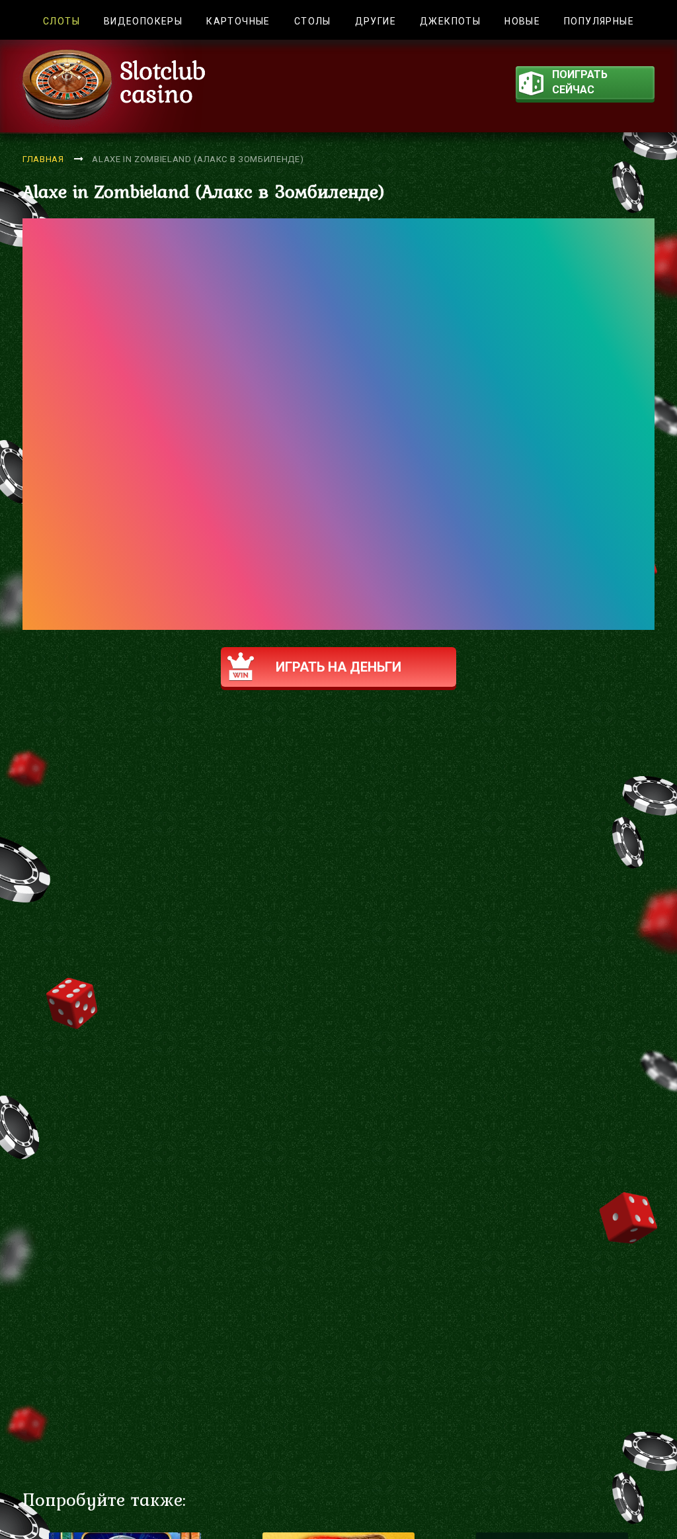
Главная (43, 159)
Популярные (599, 21)
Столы (312, 21)
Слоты (61, 21)
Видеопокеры (143, 21)
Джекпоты (450, 21)
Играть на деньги (338, 667)
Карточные (238, 21)
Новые (522, 21)
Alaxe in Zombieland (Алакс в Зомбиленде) (197, 159)
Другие (375, 21)
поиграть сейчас (580, 82)
